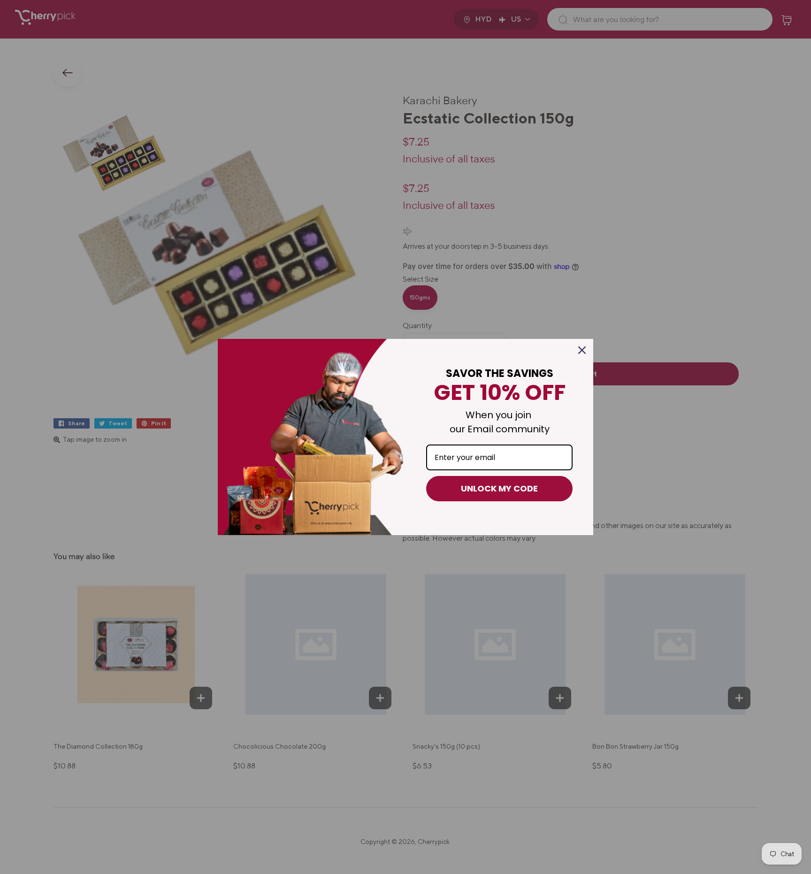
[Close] (582, 350)
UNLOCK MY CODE (499, 488)
